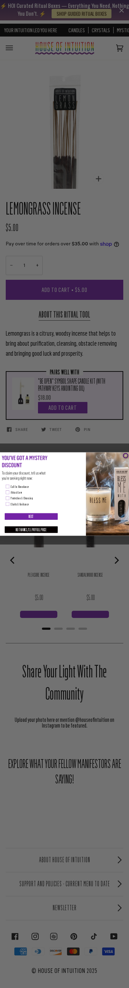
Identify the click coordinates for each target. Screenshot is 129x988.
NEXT (31, 516)
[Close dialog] (125, 455)
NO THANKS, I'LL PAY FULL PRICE (31, 529)
